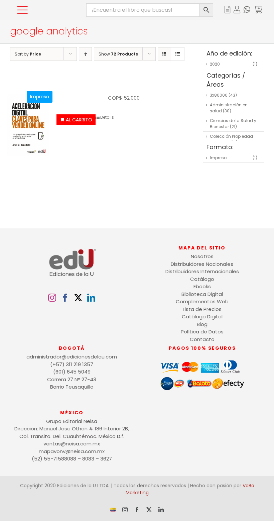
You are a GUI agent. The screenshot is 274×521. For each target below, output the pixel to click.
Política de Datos (202, 331)
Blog (202, 324)
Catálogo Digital (202, 316)
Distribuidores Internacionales (202, 271)
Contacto (202, 339)
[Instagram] (52, 298)
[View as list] (177, 54)
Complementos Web (202, 301)
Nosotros (202, 256)
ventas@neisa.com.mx (71, 443)
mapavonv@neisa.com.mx (72, 451)
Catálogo (202, 279)
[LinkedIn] (91, 298)
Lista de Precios (202, 309)
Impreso (218, 158)
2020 (215, 64)
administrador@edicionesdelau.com (71, 356)
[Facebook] (65, 298)
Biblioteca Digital (202, 294)
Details (107, 117)
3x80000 (219, 95)
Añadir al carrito (76, 119)
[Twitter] (78, 298)
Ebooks (202, 286)
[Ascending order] (85, 54)
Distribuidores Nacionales (202, 264)
